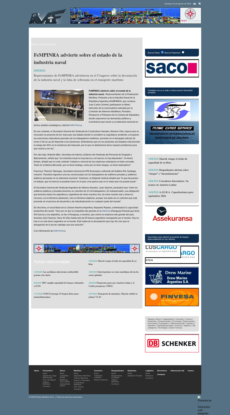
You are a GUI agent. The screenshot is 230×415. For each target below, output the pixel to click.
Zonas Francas (175, 328)
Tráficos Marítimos (162, 230)
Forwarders (36, 31)
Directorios (122, 31)
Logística (108, 31)
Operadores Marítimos (82, 376)
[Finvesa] (172, 305)
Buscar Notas (154, 53)
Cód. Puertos (79, 387)
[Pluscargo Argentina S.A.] (172, 262)
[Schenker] (172, 351)
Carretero (75, 31)
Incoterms (46, 386)
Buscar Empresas (172, 53)
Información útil (177, 371)
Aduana (151, 319)
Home (36, 371)
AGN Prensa (76, 125)
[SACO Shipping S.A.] (172, 76)
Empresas (149, 376)
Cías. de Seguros (49, 380)
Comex (148, 31)
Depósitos (152, 321)
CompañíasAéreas (64, 376)
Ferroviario (152, 323)
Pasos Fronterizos (101, 380)
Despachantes (91, 31)
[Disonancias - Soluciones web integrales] (204, 413)
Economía (176, 321)
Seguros (187, 325)
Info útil (136, 31)
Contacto (161, 374)
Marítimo (62, 31)
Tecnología (162, 328)
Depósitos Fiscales (135, 376)
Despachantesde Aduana (116, 376)
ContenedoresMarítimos (79, 383)
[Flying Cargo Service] (172, 143)
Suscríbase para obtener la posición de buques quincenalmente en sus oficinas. (168, 238)
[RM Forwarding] (48, 16)
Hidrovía (106, 211)
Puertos (178, 325)
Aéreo (50, 31)
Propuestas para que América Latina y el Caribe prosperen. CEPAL (111, 284)
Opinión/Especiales (48, 44)
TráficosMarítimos (46, 383)
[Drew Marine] (172, 284)
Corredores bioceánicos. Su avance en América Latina (168, 183)
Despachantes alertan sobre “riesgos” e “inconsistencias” (168, 172)
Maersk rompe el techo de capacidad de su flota (167, 160)
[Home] (199, 3)
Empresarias (163, 31)
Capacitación (168, 319)
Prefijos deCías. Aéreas (65, 381)
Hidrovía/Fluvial (177, 323)
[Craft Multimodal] (135, 22)
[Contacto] (194, 4)
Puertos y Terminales (82, 380)
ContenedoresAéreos (65, 385)
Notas (45, 373)
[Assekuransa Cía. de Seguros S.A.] (172, 223)
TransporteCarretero (98, 376)
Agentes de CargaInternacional (49, 376)
